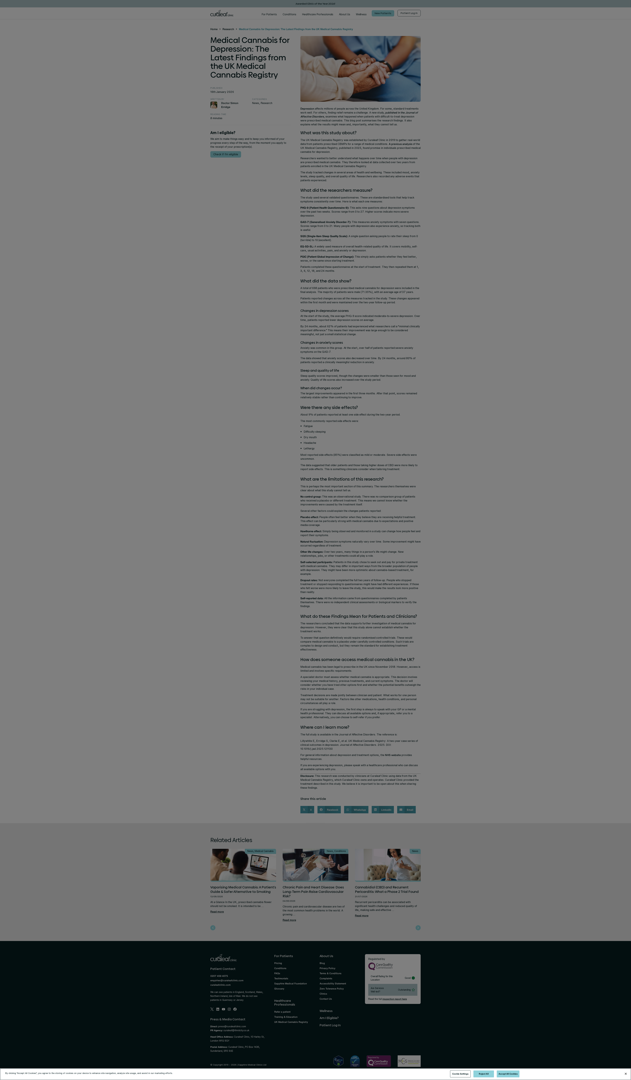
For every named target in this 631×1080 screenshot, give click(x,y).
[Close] (625, 1073)
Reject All (483, 1073)
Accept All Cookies (508, 1073)
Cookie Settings (460, 1073)
